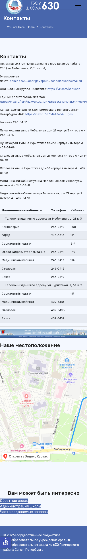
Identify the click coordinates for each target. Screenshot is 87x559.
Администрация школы (20, 506)
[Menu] (78, 5)
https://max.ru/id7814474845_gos (49, 114)
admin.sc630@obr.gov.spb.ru (29, 81)
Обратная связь (14, 501)
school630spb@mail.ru (66, 81)
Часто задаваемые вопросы (24, 512)
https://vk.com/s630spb (64, 89)
